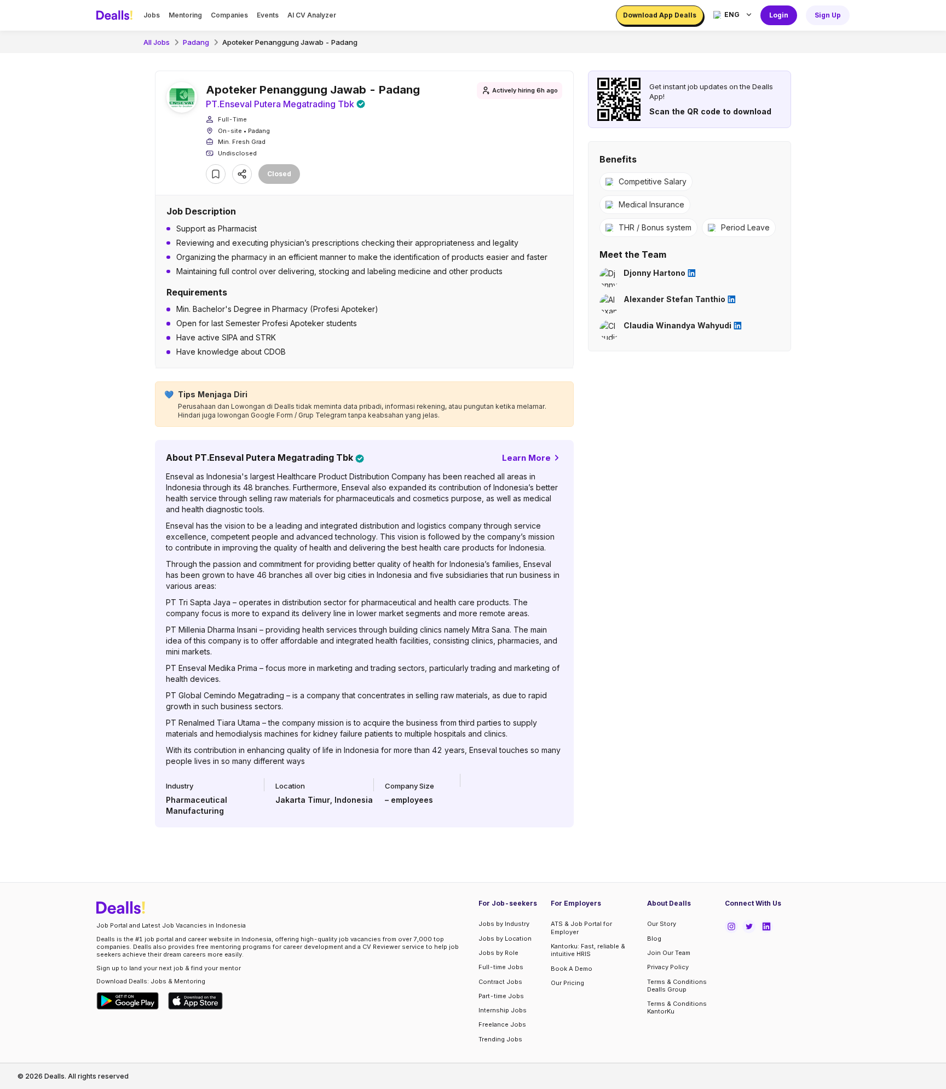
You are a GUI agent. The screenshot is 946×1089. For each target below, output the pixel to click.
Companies (229, 15)
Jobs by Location (505, 938)
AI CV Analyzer (311, 15)
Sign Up (828, 15)
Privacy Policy (668, 967)
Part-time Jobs (501, 996)
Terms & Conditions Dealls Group (677, 985)
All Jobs (156, 42)
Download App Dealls (659, 15)
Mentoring (185, 15)
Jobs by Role (498, 953)
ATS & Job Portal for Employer (581, 927)
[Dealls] (116, 15)
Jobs (151, 15)
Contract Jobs (500, 982)
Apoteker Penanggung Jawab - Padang (289, 42)
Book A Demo (571, 968)
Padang (196, 42)
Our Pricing (567, 983)
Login (778, 15)
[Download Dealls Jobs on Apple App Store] (195, 1001)
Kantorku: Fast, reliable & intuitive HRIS (588, 950)
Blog (654, 938)
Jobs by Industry (503, 924)
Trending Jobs (500, 1039)
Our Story (661, 924)
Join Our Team (668, 953)
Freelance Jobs (502, 1024)
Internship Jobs (502, 1010)
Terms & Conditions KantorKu (677, 1007)
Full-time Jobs (500, 967)
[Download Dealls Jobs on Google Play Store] (127, 1001)
